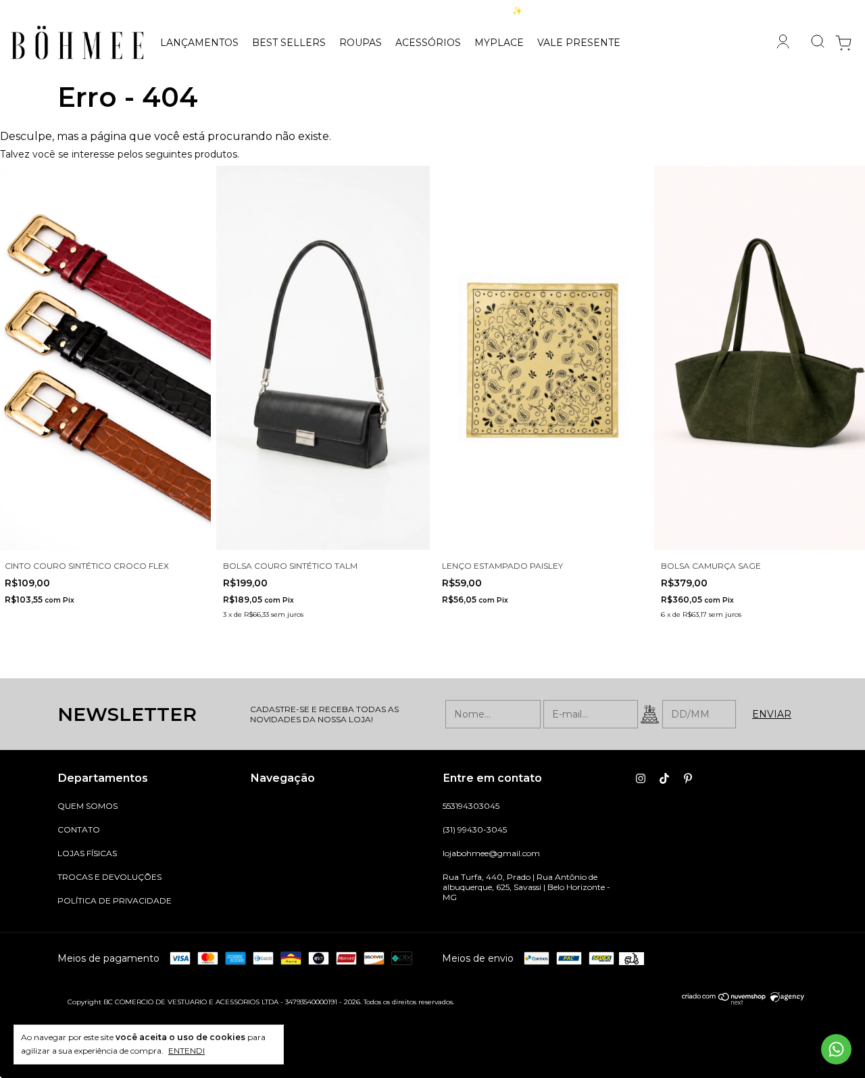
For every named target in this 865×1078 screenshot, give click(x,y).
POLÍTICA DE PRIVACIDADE (114, 900)
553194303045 (471, 806)
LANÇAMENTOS (199, 43)
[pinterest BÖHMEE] (688, 778)
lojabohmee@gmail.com (491, 853)
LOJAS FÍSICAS (87, 853)
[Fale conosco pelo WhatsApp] (836, 1049)
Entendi (186, 1051)
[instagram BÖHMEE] (640, 778)
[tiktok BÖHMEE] (664, 778)
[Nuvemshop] (724, 1001)
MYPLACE (499, 43)
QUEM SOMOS (87, 806)
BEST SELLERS (289, 43)
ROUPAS (360, 43)
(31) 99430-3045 (475, 829)
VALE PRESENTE (578, 43)
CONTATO (78, 829)
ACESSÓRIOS (428, 43)
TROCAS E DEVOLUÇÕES (109, 877)
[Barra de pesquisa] (812, 42)
